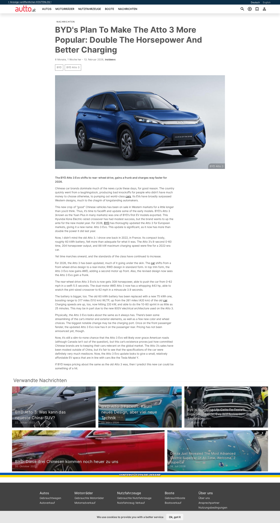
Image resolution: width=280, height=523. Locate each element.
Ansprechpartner (208, 502)
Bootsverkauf (173, 502)
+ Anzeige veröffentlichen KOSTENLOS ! (29, 2)
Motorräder (64, 8)
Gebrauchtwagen (50, 498)
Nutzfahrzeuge (89, 8)
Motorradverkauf (84, 502)
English (266, 2)
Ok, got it (175, 517)
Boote (109, 8)
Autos (46, 8)
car (153, 263)
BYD (59, 67)
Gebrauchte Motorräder (89, 498)
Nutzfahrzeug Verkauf (131, 502)
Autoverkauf (47, 502)
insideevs (110, 59)
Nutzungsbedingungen (212, 507)
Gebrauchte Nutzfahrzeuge (134, 498)
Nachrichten (127, 8)
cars (128, 196)
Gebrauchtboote (175, 498)
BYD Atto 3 (72, 67)
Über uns (205, 493)
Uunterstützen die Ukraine (140, 475)
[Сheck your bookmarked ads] (257, 9)
